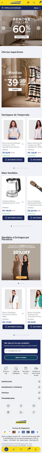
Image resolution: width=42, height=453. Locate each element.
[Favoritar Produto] (22, 144)
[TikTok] (33, 412)
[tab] (16, 44)
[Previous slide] (3, 28)
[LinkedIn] (21, 412)
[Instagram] (8, 405)
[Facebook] (21, 405)
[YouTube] (33, 405)
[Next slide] (38, 28)
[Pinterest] (8, 412)
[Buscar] (14, 449)
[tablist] (21, 166)
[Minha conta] (36, 449)
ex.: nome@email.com (13, 351)
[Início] (6, 449)
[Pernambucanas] (15, 2)
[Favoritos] (21, 449)
